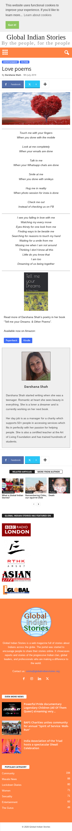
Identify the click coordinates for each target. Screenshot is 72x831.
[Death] (59, 485)
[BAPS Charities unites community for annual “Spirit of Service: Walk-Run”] (11, 728)
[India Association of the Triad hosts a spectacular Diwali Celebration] (11, 746)
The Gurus (8, 807)
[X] (47, 679)
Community (8, 492)
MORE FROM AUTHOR (48, 471)
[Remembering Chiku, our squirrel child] (36, 485)
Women (6, 790)
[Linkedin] (40, 679)
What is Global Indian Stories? (12, 496)
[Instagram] (32, 679)
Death (52, 495)
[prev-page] (34, 504)
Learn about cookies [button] (37, 15)
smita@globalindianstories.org (43, 671)
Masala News (9, 779)
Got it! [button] (12, 24)
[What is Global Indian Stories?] (12, 485)
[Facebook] (25, 679)
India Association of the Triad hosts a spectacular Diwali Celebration (43, 744)
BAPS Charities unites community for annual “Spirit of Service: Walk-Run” (46, 726)
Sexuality (7, 796)
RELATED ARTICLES (22, 471)
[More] (45, 84)
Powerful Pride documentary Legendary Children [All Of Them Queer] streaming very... (45, 707)
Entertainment (10, 62)
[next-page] (38, 504)
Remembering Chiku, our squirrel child (36, 496)
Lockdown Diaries (12, 784)
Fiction (24, 62)
